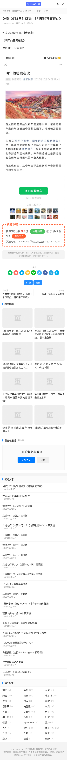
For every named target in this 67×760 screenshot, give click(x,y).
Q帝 (28, 733)
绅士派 (7, 717)
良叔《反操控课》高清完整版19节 (19, 623)
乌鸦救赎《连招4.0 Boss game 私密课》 (23, 652)
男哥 (6, 711)
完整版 (29, 706)
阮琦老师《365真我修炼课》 (17, 672)
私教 (49, 701)
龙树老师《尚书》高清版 (14, 544)
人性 (6, 727)
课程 (7, 701)
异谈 (6, 733)
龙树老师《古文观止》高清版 (17, 505)
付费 (28, 282)
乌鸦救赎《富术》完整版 (14, 593)
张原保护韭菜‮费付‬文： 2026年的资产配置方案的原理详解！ (17, 397)
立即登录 (26, 459)
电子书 (28, 11)
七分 (28, 727)
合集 (28, 690)
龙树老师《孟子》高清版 (14, 554)
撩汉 (28, 701)
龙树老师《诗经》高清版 (14, 535)
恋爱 (28, 738)
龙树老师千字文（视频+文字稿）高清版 (22, 564)
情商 (28, 695)
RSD (49, 738)
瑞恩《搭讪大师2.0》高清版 (16, 613)
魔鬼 (6, 738)
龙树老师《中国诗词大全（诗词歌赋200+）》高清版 (28, 525)
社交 (49, 717)
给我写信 (40, 749)
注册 (43, 459)
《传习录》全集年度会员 (14, 584)
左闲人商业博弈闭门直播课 (16, 496)
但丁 (49, 711)
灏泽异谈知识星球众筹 (53, 293)
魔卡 (49, 733)
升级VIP (19, 236)
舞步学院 (52, 727)
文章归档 (48, 749)
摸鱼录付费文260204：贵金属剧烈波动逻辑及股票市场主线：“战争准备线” (49, 334)
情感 (6, 722)
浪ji (49, 722)
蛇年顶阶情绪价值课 (12, 662)
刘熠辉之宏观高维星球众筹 (48, 427)
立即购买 (37, 231)
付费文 (37, 11)
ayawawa (31, 722)
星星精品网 (33, 4)
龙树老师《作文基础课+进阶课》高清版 (22, 574)
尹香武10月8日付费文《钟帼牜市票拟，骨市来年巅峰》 (17, 295)
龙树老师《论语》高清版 (14, 515)
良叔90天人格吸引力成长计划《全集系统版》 (25, 632)
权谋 (49, 706)
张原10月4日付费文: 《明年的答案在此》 (32, 19)
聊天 (6, 690)
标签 (55, 749)
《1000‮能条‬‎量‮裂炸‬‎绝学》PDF (17, 642)
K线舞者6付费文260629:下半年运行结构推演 (25, 603)
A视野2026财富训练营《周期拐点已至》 (23, 486)
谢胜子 (7, 706)
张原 (37, 282)
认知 (28, 717)
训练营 (29, 711)
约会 (7, 695)
